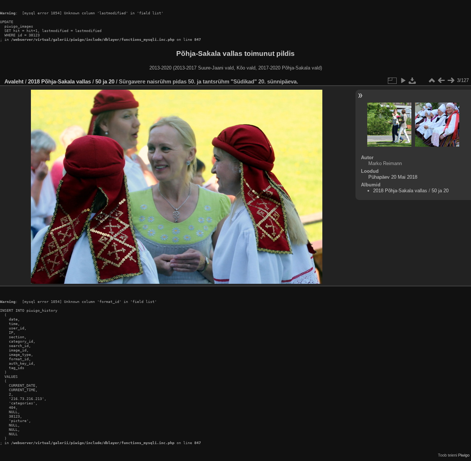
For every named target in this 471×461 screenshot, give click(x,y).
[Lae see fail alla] (412, 80)
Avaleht (14, 81)
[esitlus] (403, 80)
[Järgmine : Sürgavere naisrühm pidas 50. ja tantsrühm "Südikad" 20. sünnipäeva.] (451, 80)
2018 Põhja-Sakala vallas (59, 81)
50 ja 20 (104, 81)
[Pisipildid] (431, 80)
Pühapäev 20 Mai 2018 (392, 177)
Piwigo (464, 455)
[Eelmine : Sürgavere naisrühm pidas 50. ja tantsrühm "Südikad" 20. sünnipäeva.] (441, 80)
